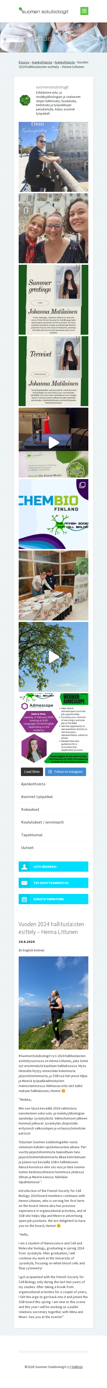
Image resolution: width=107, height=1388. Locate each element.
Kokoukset (30, 809)
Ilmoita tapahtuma (49, 899)
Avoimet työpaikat (37, 796)
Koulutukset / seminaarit (42, 822)
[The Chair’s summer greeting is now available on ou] (53, 300)
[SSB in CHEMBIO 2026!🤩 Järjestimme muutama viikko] (53, 443)
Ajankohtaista (42, 62)
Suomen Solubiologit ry (36, 24)
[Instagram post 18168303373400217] (53, 657)
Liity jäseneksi (45, 866)
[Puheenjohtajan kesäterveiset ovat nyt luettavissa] (53, 371)
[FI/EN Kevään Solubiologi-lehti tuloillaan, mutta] (53, 228)
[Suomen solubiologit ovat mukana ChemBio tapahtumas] (53, 514)
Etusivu (24, 62)
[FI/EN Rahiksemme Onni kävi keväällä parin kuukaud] (53, 157)
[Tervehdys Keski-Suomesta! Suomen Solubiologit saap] (53, 585)
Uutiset (27, 847)
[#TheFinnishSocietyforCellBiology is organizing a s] (53, 728)
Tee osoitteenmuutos (51, 883)
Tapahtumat (32, 834)
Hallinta (77, 1367)
